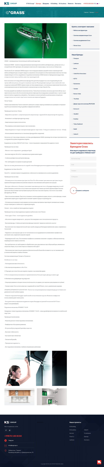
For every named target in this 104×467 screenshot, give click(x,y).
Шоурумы (46, 3)
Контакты (78, 3)
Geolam (76, 88)
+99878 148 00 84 (88, 3)
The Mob (76, 98)
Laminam (76, 63)
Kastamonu (77, 83)
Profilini (76, 119)
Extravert (76, 108)
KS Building (54, 3)
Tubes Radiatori (78, 124)
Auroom (71, 433)
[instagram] (9, 430)
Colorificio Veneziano (80, 73)
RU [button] (95, 3)
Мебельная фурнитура (80, 30)
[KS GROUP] (10, 3)
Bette (75, 68)
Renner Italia (77, 93)
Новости (70, 3)
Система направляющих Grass (83, 35)
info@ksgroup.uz (13, 445)
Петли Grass (77, 45)
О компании (87, 433)
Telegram (10, 440)
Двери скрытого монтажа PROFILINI (84, 103)
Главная (86, 12)
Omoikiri (76, 114)
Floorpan (76, 58)
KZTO (75, 78)
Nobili (75, 129)
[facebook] (6, 430)
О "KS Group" (30, 3)
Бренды (38, 3)
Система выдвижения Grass (82, 40)
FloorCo (71, 436)
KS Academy (62, 3)
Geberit (76, 134)
